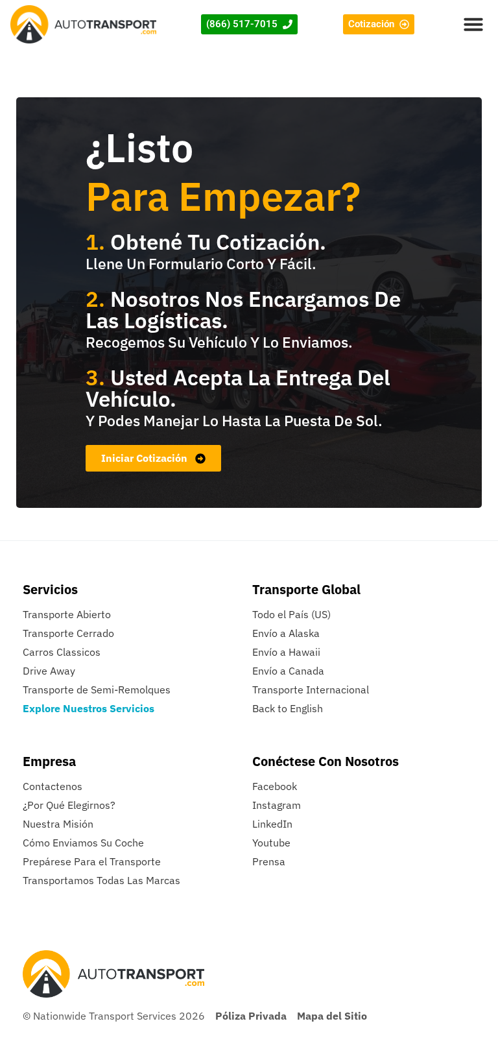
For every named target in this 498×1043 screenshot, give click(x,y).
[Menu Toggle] (473, 24)
